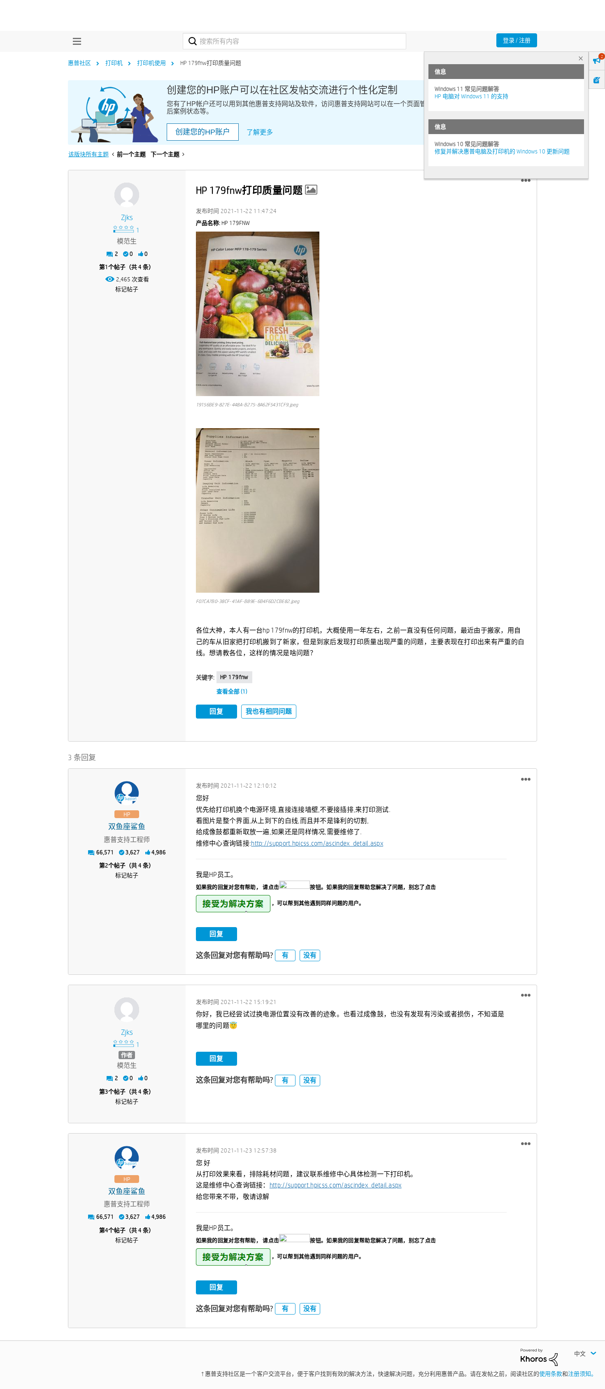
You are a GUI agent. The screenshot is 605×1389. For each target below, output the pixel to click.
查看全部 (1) (231, 691)
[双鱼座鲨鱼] (126, 793)
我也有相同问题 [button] (269, 711)
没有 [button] (309, 955)
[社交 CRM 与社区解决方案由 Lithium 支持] (539, 1356)
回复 (216, 711)
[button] (526, 180)
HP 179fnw (234, 677)
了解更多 (260, 132)
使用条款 (550, 1373)
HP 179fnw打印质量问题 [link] (210, 63)
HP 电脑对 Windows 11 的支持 (471, 96)
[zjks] (126, 195)
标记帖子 (126, 289)
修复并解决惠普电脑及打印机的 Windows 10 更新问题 (502, 151)
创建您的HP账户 (202, 132)
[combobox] (294, 41)
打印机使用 (151, 63)
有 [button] (285, 955)
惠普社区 (79, 63)
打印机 (114, 63)
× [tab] (580, 58)
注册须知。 (582, 1373)
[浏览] (75, 41)
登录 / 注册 (517, 40)
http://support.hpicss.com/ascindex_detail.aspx (317, 843)
